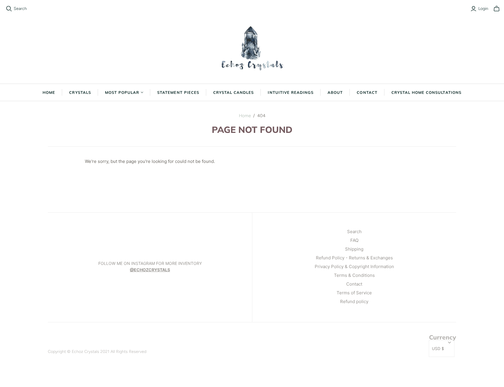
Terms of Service (354, 292)
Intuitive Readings (291, 92)
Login (483, 8)
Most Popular (122, 92)
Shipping (354, 249)
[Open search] (9, 9)
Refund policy (354, 301)
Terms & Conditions (354, 275)
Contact (367, 92)
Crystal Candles (233, 92)
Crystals (80, 92)
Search (20, 8)
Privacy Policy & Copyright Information (354, 266)
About (335, 92)
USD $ (438, 348)
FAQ (354, 240)
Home (49, 92)
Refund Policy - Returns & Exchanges (354, 258)
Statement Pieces (178, 92)
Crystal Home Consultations (426, 92)
